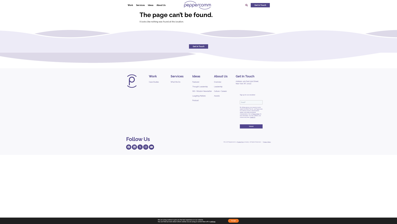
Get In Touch (245, 76)
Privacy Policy (267, 142)
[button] (247, 5)
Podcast (195, 100)
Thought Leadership (200, 87)
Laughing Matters (199, 96)
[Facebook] (128, 147)
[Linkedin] (134, 147)
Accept (233, 221)
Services (140, 5)
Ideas (150, 5)
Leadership (218, 87)
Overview (217, 82)
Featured (195, 82)
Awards (217, 96)
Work (130, 5)
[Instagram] (145, 147)
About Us (161, 5)
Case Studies (154, 82)
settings (212, 222)
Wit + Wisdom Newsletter (202, 91)
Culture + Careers (220, 91)
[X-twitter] (140, 147)
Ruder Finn (240, 142)
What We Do (175, 82)
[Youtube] (151, 147)
